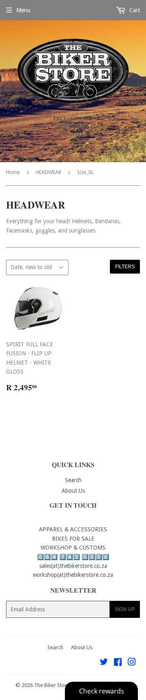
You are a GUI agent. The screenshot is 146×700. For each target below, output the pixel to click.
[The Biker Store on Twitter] (104, 663)
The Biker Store (52, 685)
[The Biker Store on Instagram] (132, 663)
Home (13, 172)
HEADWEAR (48, 172)
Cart (134, 10)
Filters (125, 267)
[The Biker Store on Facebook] (118, 663)
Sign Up (125, 609)
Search (73, 480)
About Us (73, 490)
